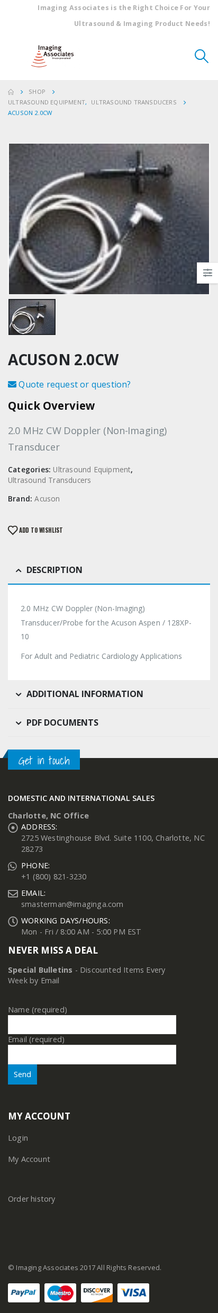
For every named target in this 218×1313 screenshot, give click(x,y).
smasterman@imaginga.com (72, 904)
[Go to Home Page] (11, 91)
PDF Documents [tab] (62, 722)
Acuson (47, 499)
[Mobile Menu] (16, 56)
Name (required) (37, 1009)
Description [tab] (54, 570)
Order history (32, 1199)
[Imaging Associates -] (55, 56)
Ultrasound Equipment (92, 469)
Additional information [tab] (84, 694)
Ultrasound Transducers (49, 480)
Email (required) (36, 1039)
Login (18, 1138)
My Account (29, 1159)
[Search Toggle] (202, 56)
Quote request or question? (73, 384)
